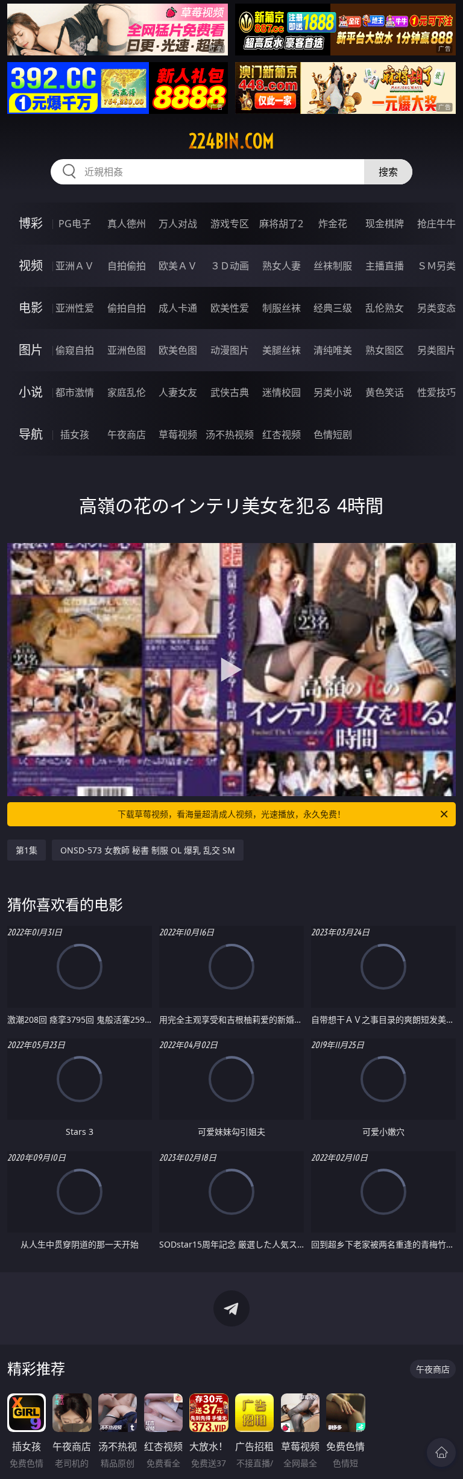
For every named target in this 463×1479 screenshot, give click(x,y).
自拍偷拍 (126, 265)
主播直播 (384, 265)
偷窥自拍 (74, 350)
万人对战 (178, 223)
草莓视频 (178, 434)
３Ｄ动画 (229, 265)
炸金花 (332, 223)
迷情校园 (281, 392)
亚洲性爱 (74, 308)
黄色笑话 (384, 392)
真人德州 (126, 223)
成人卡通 (178, 308)
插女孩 (74, 434)
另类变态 (436, 308)
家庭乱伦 (126, 392)
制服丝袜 (281, 308)
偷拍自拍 (126, 308)
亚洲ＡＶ (74, 265)
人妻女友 (178, 392)
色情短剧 (332, 434)
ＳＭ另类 (436, 265)
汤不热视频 (230, 434)
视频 (31, 265)
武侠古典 (229, 392)
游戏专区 (229, 223)
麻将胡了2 (281, 223)
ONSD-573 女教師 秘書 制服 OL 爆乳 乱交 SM (147, 850)
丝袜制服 (332, 265)
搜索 (388, 171)
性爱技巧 (436, 392)
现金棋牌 (384, 223)
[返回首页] (441, 1452)
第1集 (26, 850)
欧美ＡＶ (178, 265)
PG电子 (74, 223)
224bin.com (231, 141)
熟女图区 (384, 350)
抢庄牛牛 (436, 223)
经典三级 (332, 308)
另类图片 (436, 350)
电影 (31, 308)
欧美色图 (178, 350)
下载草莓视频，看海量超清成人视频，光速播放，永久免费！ (231, 814)
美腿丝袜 (281, 350)
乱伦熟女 (384, 308)
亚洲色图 (126, 350)
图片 (31, 350)
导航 (31, 434)
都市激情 (74, 392)
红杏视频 (281, 434)
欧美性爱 (229, 308)
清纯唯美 (332, 350)
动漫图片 (229, 350)
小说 (31, 392)
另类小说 (332, 392)
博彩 (31, 223)
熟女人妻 (281, 265)
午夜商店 (126, 434)
